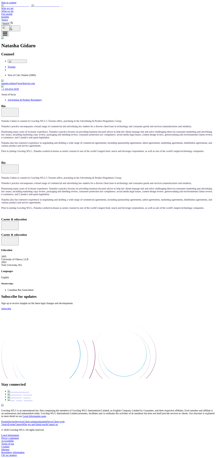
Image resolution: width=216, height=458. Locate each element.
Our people (6, 14)
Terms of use (7, 443)
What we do (7, 11)
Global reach (40, 424)
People (4, 421)
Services (19, 421)
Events (11, 424)
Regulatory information (13, 452)
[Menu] (5, 33)
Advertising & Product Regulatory (25, 100)
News (50, 421)
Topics (4, 19)
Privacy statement (10, 438)
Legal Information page (34, 416)
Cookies (5, 446)
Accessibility (7, 441)
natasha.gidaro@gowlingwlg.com (18, 83)
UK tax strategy (9, 455)
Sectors (11, 421)
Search (6, 24)
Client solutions (31, 421)
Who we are (7, 8)
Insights (5, 17)
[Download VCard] (17, 61)
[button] (31, 5)
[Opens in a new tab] (18, 391)
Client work (59, 421)
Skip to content (8, 2)
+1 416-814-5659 (10, 89)
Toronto (11, 67)
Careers (18, 424)
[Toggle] (10, 112)
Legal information (10, 435)
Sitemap (5, 449)
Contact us (52, 424)
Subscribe (6, 308)
